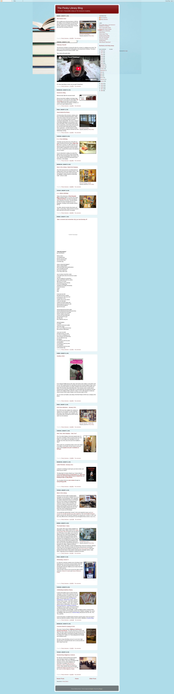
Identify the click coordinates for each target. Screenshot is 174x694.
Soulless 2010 (61, 356)
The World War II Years (63, 526)
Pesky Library (91, 35)
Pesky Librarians (104, 19)
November (102, 66)
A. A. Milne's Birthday (62, 193)
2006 (102, 90)
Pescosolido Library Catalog (105, 29)
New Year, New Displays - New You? (67, 433)
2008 (102, 87)
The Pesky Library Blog (70, 8)
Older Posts (92, 678)
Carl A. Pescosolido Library (105, 27)
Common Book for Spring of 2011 (66, 626)
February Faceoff (61, 44)
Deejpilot (91, 688)
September (102, 70)
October (102, 68)
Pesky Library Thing (103, 34)
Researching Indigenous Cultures (66, 655)
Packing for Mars (61, 477)
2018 (102, 51)
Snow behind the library (63, 112)
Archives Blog (90, 618)
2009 (102, 85)
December (102, 65)
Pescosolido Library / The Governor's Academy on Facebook (107, 25)
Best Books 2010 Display (85, 34)
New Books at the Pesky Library (106, 45)
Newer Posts (60, 678)
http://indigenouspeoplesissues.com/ (68, 667)
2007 (102, 88)
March (101, 77)
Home (77, 678)
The (84, 548)
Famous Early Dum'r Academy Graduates (66, 605)
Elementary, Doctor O (63, 559)
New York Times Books (104, 37)
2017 (102, 52)
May (101, 74)
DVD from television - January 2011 (66, 407)
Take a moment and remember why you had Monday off (72, 219)
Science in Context (66, 571)
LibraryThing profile (61, 481)
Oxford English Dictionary (89, 513)
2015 (102, 56)
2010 (102, 83)
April (101, 75)
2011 (102, 63)
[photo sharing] (88, 33)
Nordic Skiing (76, 612)
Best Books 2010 (61, 18)
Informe (64, 664)
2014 (102, 58)
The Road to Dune (64, 474)
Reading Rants (102, 40)
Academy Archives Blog (104, 35)
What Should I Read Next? (105, 42)
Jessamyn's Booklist (103, 38)
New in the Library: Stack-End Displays (67, 167)
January (102, 81)
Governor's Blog (61, 92)
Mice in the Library (62, 493)
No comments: (78, 38)
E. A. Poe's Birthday (62, 139)
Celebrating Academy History (65, 590)
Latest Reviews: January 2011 (65, 464)
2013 (102, 60)
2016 (102, 54)
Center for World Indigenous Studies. (66, 669)
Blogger (100, 688)
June (101, 72)
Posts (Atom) (65, 681)
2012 (102, 61)
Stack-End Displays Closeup (85, 182)
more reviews (71, 480)
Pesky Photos (102, 32)
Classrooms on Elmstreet (104, 30)
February (102, 79)
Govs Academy (104, 17)
